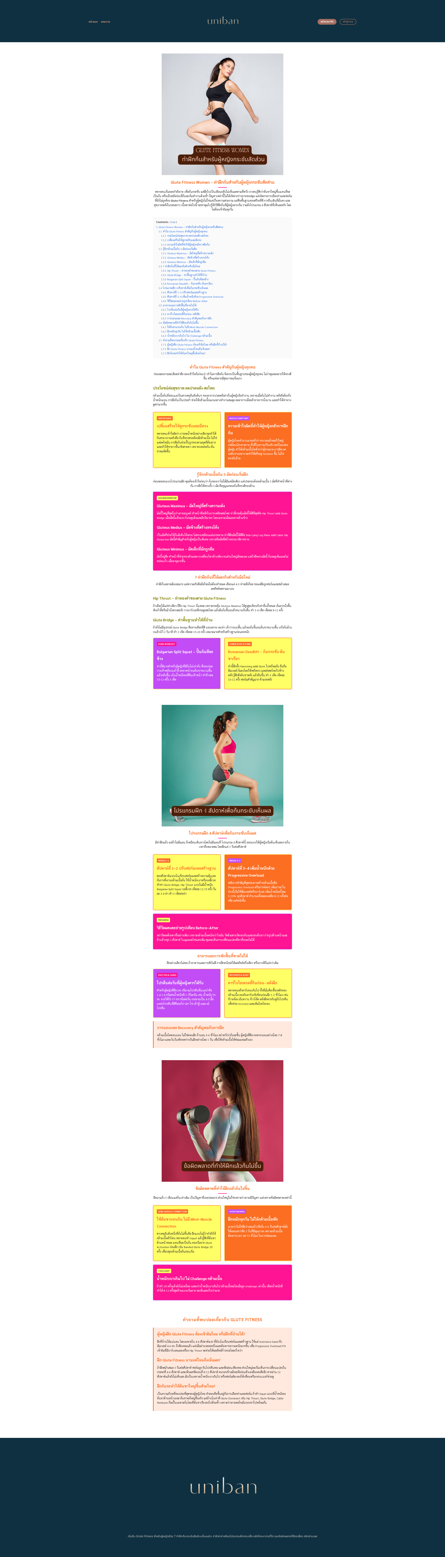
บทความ (105, 22)
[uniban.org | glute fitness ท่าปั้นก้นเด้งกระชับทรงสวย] (222, 21)
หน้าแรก (93, 22)
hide (173, 222)
